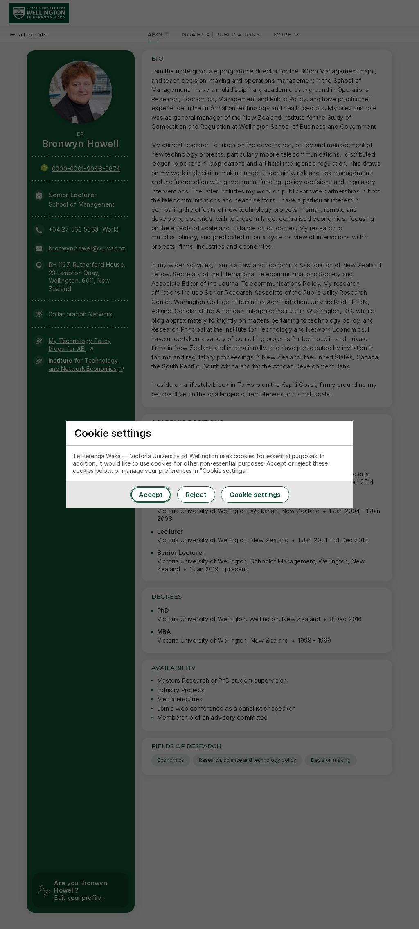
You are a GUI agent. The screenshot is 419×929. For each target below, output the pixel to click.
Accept (151, 495)
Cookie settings (255, 495)
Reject (196, 495)
